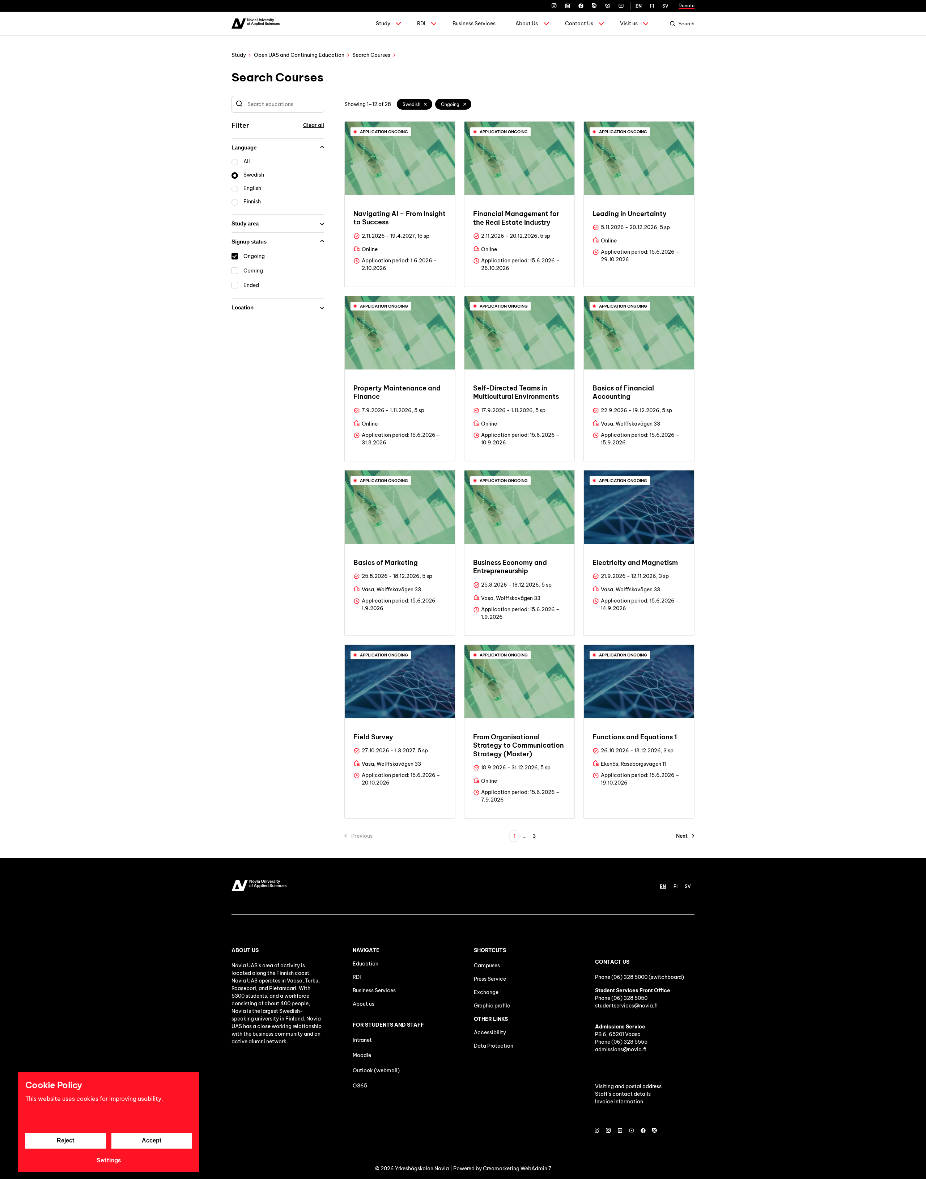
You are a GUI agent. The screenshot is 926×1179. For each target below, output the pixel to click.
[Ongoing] (465, 104)
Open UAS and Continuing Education (299, 55)
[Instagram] (554, 6)
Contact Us (579, 23)
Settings (109, 1160)
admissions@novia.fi (620, 1049)
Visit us (629, 23)
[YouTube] (621, 6)
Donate (686, 5)
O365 (360, 1085)
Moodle (362, 1055)
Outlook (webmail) (376, 1070)
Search (686, 23)
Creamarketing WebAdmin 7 (517, 1168)
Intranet (362, 1040)
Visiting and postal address (628, 1086)
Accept (151, 1140)
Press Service (490, 979)
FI (652, 6)
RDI (421, 23)
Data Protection (493, 1046)
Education (365, 963)
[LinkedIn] (567, 6)
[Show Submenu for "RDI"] (434, 23)
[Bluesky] (607, 6)
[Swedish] (425, 104)
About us (363, 1004)
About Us (526, 23)
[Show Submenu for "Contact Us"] (601, 23)
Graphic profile (492, 1005)
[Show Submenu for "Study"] (398, 23)
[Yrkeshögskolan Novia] (256, 23)
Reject (65, 1140)
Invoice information (619, 1101)
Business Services (474, 23)
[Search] (239, 104)
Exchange (486, 992)
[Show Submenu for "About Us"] (546, 23)
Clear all (313, 125)
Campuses (487, 965)
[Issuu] (594, 6)
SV (665, 6)
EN (639, 6)
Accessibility (490, 1032)
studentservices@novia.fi (626, 1005)
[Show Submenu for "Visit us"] (646, 23)
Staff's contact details (623, 1094)
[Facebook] (581, 6)
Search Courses (371, 55)
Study (383, 23)
